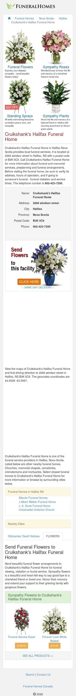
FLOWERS (52, 536)
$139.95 (21, 645)
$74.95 (54, 645)
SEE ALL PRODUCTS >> (38, 656)
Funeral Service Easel (21, 637)
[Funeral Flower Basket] (54, 620)
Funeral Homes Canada (38, 686)
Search (30, 674)
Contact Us (43, 674)
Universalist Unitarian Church (37, 510)
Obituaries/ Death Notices (24, 536)
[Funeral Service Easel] (21, 620)
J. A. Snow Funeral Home (34, 506)
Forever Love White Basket (54, 639)
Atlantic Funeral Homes (33, 498)
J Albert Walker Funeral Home (37, 502)
